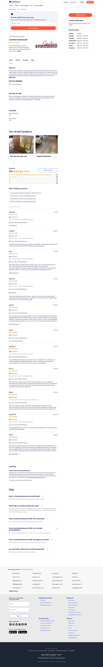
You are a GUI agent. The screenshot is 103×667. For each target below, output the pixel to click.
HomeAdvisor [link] (12, 9)
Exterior (17, 5)
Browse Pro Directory (46, 602)
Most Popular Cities (14, 569)
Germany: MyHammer (42, 650)
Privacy (42, 655)
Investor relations (73, 630)
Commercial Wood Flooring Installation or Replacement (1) (25, 193)
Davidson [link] (23, 9)
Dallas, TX (75, 573)
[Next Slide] (13, 163)
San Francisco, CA (38, 588)
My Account (71, 600)
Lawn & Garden (24, 5)
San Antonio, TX (77, 584)
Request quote (80, 15)
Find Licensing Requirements (34, 477)
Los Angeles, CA (57, 577)
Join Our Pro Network (46, 623)
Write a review (48, 170)
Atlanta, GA (16, 573)
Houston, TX (36, 577)
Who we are (71, 623)
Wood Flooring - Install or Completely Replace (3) (23, 196)
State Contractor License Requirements (19, 470)
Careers (70, 625)
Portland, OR (36, 584)
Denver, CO (16, 577)
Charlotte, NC (36, 573)
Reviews (25, 60)
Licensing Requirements (74, 614)
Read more (12, 77)
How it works (71, 620)
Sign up (19, 616)
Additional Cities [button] (13, 591)
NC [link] (19, 9)
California (47, 655)
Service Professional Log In (47, 620)
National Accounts (45, 630)
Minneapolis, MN (37, 580)
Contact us (71, 633)
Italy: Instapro (52, 650)
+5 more (19, 51)
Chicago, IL (55, 573)
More (31, 5)
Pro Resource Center (45, 625)
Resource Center (72, 605)
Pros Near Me (71, 610)
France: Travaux (32, 650)
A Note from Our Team (74, 612)
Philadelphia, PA (17, 584)
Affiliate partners (72, 637)
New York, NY (76, 580)
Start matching (33, 28)
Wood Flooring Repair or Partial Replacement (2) (23, 201)
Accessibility (59, 655)
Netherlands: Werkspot (61, 650)
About (11, 60)
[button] (21, 147)
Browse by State (26, 569)
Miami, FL (75, 577)
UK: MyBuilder (71, 650)
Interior (11, 5)
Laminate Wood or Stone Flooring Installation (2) (22, 198)
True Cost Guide (72, 602)
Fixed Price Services (45, 605)
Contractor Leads (45, 628)
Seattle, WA (56, 588)
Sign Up (90, 2)
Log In (82, 2)
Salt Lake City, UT (57, 584)
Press (69, 628)
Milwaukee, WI (17, 580)
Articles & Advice (38, 5)
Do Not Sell (52, 655)
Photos (18, 60)
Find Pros (42, 600)
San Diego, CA (17, 588)
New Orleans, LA (57, 580)
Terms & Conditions (60, 658)
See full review (13, 273)
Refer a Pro (71, 607)
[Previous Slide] (10, 163)
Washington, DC (77, 588)
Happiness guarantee (74, 635)
